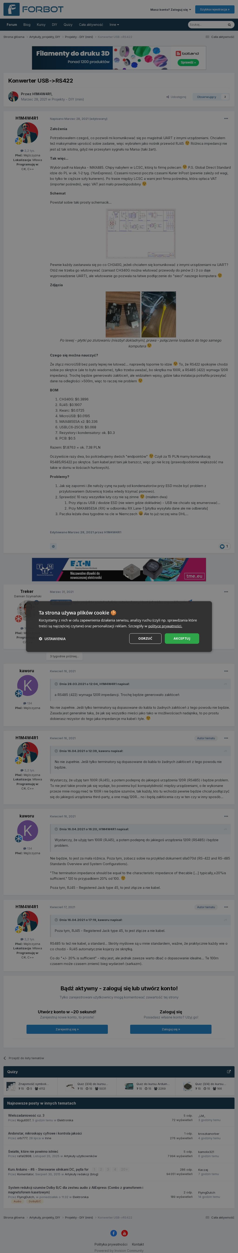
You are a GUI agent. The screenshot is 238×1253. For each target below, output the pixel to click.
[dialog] (119, 626)
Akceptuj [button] (182, 638)
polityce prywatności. (165, 625)
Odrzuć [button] (145, 638)
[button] (52, 638)
